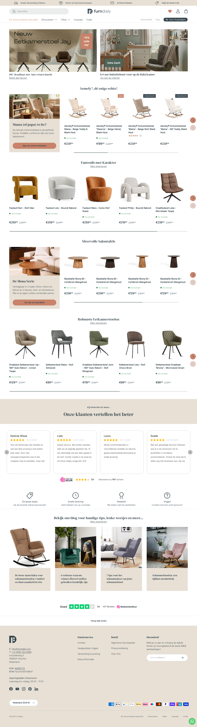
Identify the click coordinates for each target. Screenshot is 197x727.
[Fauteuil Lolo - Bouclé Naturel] (62, 188)
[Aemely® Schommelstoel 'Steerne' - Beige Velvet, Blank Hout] (110, 108)
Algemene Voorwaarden (123, 642)
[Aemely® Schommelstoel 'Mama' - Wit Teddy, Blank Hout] (174, 108)
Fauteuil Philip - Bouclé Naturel (135, 208)
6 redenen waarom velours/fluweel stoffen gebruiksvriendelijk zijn (74, 579)
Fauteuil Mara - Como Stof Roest (96, 210)
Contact (81, 642)
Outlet (89, 19)
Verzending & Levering (89, 653)
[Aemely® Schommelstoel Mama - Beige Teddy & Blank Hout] (78, 108)
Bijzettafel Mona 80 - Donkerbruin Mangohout (108, 280)
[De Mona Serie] (34, 261)
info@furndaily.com (21, 649)
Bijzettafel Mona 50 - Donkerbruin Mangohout (172, 280)
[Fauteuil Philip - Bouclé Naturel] (135, 188)
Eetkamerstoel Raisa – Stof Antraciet (59, 366)
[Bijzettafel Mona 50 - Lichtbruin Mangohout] (142, 260)
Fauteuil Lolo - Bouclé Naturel (61, 208)
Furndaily (19, 716)
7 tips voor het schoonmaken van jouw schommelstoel (119, 579)
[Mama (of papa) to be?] (34, 106)
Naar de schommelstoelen (34, 145)
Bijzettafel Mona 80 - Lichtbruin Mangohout (75, 280)
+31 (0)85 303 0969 (21, 652)
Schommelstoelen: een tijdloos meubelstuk (164, 577)
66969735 (20, 668)
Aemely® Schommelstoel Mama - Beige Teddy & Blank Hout (77, 129)
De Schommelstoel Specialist (23, 19)
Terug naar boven (99, 621)
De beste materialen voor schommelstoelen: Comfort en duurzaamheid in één (30, 579)
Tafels (64, 19)
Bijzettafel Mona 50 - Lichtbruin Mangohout (139, 280)
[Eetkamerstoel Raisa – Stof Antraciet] (62, 344)
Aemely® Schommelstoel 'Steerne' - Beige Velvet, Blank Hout (109, 129)
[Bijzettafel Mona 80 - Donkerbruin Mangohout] (110, 260)
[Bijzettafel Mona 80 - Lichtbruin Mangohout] (78, 260)
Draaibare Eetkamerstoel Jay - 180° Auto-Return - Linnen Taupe (24, 368)
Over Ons (116, 653)
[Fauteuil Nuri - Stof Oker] (25, 188)
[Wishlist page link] (170, 11)
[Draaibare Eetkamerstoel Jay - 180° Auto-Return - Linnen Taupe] (25, 344)
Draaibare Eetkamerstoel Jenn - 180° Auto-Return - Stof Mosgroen (97, 368)
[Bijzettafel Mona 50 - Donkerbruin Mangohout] (174, 260)
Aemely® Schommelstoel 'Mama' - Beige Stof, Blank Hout (141, 129)
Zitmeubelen (47, 19)
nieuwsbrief (146, 19)
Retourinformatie (86, 659)
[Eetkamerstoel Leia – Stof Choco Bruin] (135, 344)
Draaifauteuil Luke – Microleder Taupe (166, 210)
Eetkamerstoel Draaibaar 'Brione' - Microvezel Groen (170, 366)
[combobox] (39, 11)
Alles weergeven (98, 166)
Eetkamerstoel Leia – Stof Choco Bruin (132, 366)
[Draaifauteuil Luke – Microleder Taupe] (172, 188)
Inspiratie (78, 19)
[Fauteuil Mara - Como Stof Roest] (98, 188)
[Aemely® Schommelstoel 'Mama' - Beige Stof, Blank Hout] (142, 108)
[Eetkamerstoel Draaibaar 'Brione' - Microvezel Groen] (172, 344)
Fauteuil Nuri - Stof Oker (21, 208)
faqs (158, 19)
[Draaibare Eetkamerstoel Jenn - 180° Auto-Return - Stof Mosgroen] (98, 344)
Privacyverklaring (119, 648)
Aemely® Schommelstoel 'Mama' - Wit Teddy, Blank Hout (173, 129)
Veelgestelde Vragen (88, 648)
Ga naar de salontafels (35, 302)
